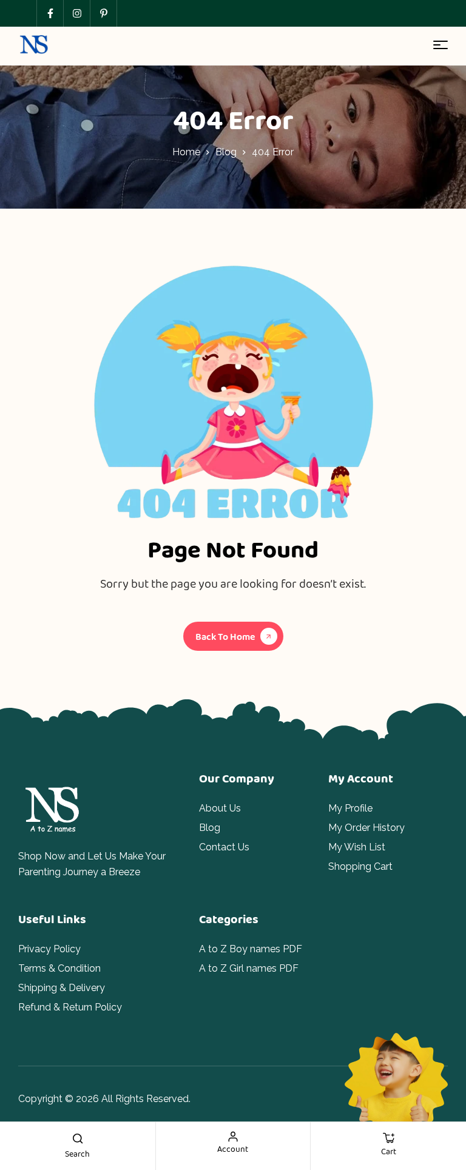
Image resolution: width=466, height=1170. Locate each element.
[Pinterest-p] (103, 13)
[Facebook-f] (49, 13)
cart (388, 1151)
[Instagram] (76, 13)
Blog (226, 152)
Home (186, 152)
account (232, 1149)
